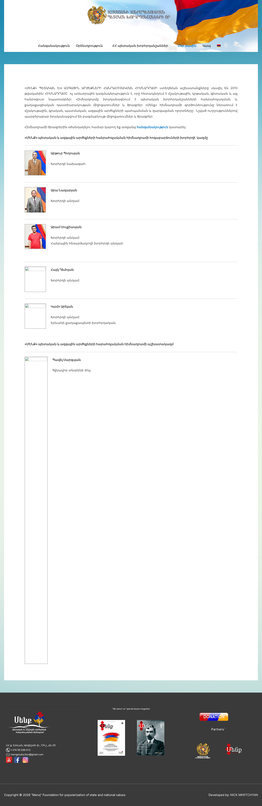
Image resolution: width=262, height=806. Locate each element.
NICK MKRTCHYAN (244, 795)
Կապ (206, 46)
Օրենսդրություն (89, 46)
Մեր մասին (187, 46)
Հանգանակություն (54, 46)
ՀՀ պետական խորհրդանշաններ (140, 46)
